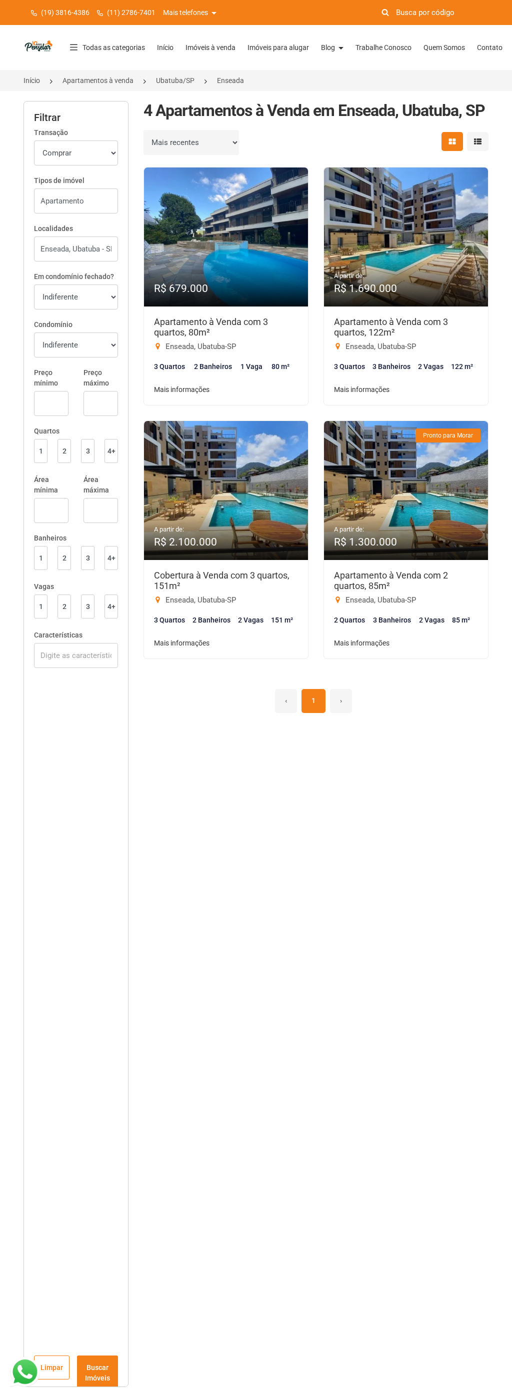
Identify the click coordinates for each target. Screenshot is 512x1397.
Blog (328, 48)
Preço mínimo (46, 377)
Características (58, 635)
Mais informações (182, 390)
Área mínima (46, 485)
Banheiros (50, 538)
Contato (489, 48)
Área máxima (96, 485)
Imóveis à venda (211, 48)
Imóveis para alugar (278, 48)
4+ (112, 451)
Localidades (53, 228)
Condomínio (53, 324)
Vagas (44, 586)
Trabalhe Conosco (384, 48)
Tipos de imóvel (59, 180)
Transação (51, 132)
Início (165, 48)
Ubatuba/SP (175, 80)
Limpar (51, 1368)
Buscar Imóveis (97, 1373)
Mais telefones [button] (186, 12)
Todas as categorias (113, 48)
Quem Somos (444, 48)
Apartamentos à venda (98, 80)
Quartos (47, 431)
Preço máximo (96, 377)
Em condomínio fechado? (74, 276)
